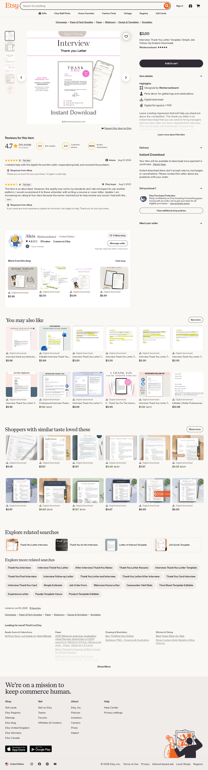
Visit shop (120, 261)
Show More (104, 666)
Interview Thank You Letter (54, 569)
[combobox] (91, 6)
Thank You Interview (21, 569)
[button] (117, 243)
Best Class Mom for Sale (170, 636)
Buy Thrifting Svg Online (119, 636)
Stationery (110, 22)
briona (112, 160)
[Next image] (126, 77)
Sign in (179, 6)
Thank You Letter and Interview (99, 577)
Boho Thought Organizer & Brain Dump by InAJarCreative (77, 651)
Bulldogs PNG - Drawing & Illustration (127, 640)
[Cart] (198, 6)
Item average (25, 144)
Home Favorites (86, 13)
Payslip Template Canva (50, 595)
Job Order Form (79, 586)
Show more (195, 429)
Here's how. (159, 164)
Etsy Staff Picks (62, 13)
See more (196, 319)
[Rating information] (27, 241)
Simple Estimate (54, 586)
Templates (147, 22)
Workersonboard (148, 47)
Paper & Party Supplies (81, 22)
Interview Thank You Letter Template (177, 569)
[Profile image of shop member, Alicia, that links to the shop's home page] (27, 246)
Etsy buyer (110, 184)
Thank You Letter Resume (135, 569)
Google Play (41, 749)
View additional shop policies (171, 210)
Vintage (128, 13)
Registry (144, 13)
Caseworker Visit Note (141, 586)
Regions (198, 764)
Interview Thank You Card (24, 586)
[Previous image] (21, 77)
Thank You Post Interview (23, 577)
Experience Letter (19, 595)
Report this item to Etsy (118, 128)
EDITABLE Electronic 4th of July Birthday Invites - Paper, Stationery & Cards (76, 659)
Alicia (30, 236)
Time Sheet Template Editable (177, 586)
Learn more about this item (171, 134)
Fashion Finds (109, 13)
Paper (99, 22)
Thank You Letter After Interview (142, 577)
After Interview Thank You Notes (95, 569)
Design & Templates (128, 22)
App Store (16, 749)
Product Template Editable (85, 595)
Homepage (61, 22)
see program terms (180, 203)
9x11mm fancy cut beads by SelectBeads (28, 636)
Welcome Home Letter (108, 586)
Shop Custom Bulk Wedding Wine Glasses (175, 642)
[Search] (167, 6)
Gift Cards (161, 13)
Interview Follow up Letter (59, 577)
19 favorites (35, 608)
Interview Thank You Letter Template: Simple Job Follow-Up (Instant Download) (167, 41)
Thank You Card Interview (182, 577)
